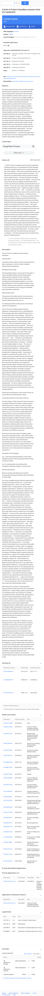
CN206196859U (7, 778)
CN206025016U (7, 826)
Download (28, 954)
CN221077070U (7, 812)
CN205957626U (7, 733)
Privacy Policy (6, 994)
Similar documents (27, 76)
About (4, 993)
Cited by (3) (9, 76)
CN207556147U (7, 755)
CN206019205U (7, 727)
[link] (6, 962)
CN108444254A (8, 680)
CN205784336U (7, 743)
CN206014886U (7, 842)
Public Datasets (25, 993)
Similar (33, 26)
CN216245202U (7, 861)
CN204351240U (7, 774)
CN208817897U (7, 767)
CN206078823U (7, 796)
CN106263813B (7, 837)
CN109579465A (8, 692)
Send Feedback (13, 993)
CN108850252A (7, 762)
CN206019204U (7, 784)
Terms (34, 993)
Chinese (16, 31)
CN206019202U (7, 750)
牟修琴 (11, 34)
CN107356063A (8, 671)
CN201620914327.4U (9, 881)
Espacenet (15, 81)
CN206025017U (7, 823)
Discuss (30, 81)
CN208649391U (7, 817)
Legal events (17, 76)
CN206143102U (7, 849)
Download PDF (10, 26)
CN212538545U (7, 791)
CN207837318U (7, 832)
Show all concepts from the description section (17, 978)
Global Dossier (23, 81)
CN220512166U (7, 854)
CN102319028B (7, 723)
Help (14, 994)
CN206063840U (7, 807)
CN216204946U (7, 800)
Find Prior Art (23, 26)
